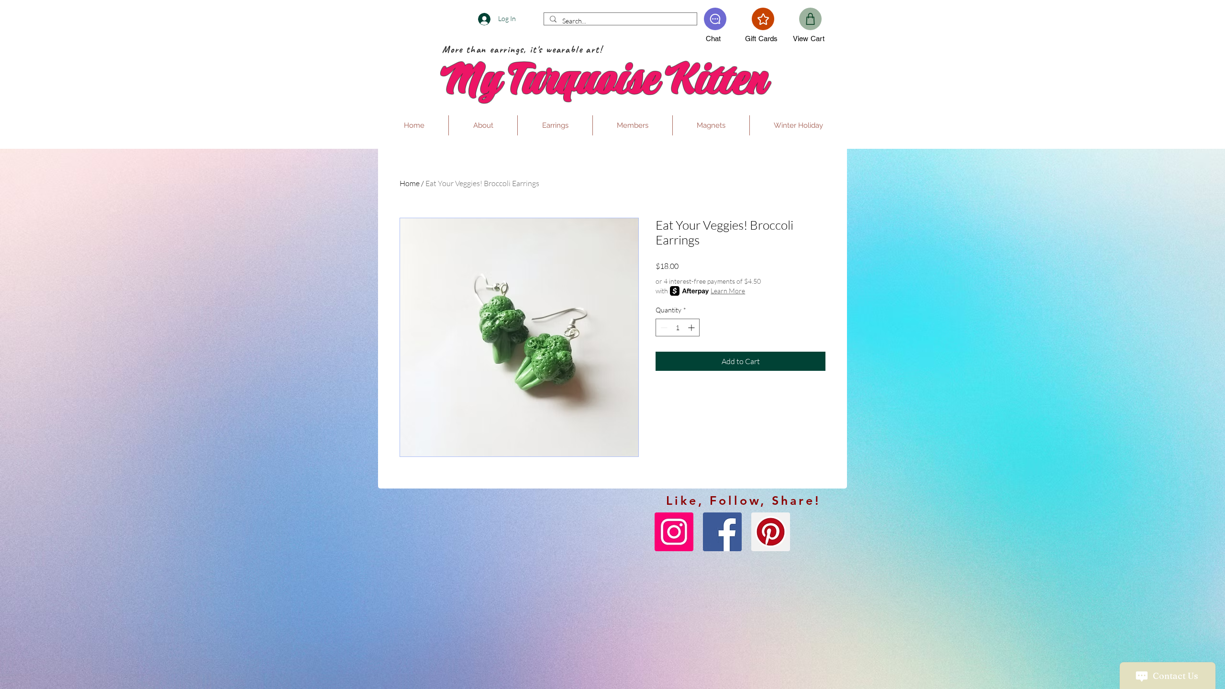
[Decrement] (663, 327)
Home (410, 183)
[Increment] (692, 327)
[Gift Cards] (763, 19)
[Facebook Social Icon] (722, 531)
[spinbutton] (677, 327)
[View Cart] (810, 19)
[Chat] (715, 19)
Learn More (728, 291)
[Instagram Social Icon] (674, 531)
